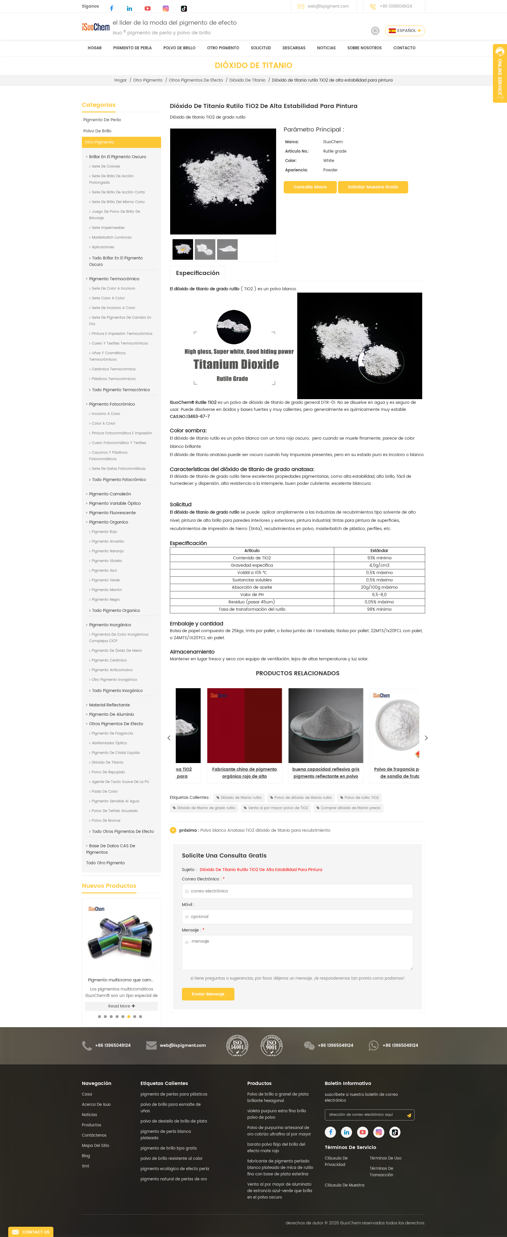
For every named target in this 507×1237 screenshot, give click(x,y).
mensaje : (193, 930)
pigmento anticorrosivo (112, 670)
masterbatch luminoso (112, 237)
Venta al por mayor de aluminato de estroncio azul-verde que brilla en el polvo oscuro (279, 1191)
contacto (404, 48)
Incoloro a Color (106, 414)
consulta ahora (310, 187)
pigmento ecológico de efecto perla (175, 1169)
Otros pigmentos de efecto (196, 80)
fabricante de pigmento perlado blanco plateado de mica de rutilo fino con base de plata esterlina (280, 1167)
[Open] (500, 73)
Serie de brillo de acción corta (118, 192)
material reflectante (109, 705)
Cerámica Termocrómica (114, 369)
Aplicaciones (103, 247)
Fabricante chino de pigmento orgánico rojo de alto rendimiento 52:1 (298, 773)
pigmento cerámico (109, 660)
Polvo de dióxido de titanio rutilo (303, 798)
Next (426, 736)
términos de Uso (385, 1158)
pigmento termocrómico (114, 279)
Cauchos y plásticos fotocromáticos (108, 456)
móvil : (188, 905)
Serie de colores (106, 166)
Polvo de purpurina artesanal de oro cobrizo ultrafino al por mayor (279, 1131)
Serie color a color (108, 298)
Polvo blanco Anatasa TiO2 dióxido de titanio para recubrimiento (216, 773)
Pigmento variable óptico (115, 503)
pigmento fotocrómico (112, 404)
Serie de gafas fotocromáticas (119, 469)
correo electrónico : (203, 879)
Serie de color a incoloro (113, 288)
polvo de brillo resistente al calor (172, 1159)
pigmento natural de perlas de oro (174, 1179)
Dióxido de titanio (247, 80)
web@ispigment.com (328, 7)
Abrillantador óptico (109, 743)
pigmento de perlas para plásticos (174, 1094)
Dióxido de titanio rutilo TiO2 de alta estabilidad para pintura (261, 870)
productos (91, 1125)
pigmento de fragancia (112, 733)
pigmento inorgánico (110, 625)
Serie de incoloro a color (113, 308)
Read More (119, 1006)
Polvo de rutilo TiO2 (362, 798)
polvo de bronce (106, 820)
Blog (86, 1156)
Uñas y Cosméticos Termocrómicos (107, 356)
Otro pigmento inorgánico (114, 680)
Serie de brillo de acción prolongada (111, 179)
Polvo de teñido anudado (115, 811)
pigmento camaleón (110, 494)
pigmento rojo (104, 532)
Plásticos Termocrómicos (114, 379)
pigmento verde (106, 580)
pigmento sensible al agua (115, 801)
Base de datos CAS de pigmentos (110, 849)
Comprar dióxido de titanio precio (351, 808)
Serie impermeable (108, 228)
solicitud (261, 48)
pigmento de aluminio (111, 714)
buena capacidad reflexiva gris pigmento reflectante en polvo (379, 773)
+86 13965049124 (396, 7)
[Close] (500, 106)
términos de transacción (381, 1172)
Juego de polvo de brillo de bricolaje (114, 215)
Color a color (103, 423)
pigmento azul (104, 570)
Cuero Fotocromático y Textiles (119, 443)
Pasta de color (105, 791)
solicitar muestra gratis (373, 187)
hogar (95, 48)
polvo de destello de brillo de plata (174, 1121)
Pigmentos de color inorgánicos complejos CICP (118, 638)
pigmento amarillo (108, 541)
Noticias (326, 48)
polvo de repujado (108, 772)
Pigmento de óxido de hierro (117, 651)
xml (85, 1166)
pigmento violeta (107, 561)
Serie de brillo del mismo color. (119, 202)
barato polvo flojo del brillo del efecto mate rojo (276, 1148)
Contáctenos (94, 1136)
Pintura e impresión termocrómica (122, 334)
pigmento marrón (107, 590)
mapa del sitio (95, 1146)
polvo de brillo (179, 48)
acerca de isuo (96, 1105)
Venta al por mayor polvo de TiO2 (278, 808)
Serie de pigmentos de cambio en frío (120, 321)
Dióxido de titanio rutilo (241, 798)
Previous (168, 736)
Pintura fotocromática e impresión (122, 433)
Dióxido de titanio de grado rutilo (206, 808)
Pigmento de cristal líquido (116, 753)
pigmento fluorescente (112, 512)
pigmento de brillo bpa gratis (169, 1148)
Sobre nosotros (364, 48)
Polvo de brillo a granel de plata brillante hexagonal (123, 980)
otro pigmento (223, 48)
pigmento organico (108, 522)
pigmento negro (106, 600)
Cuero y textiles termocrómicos (120, 343)
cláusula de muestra (344, 1185)
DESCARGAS (294, 48)
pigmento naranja (108, 551)
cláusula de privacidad (336, 1161)
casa (87, 1094)
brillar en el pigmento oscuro (117, 156)
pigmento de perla (132, 48)
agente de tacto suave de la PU (120, 782)
